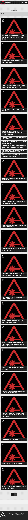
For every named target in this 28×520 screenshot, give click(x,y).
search (19, 2)
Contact (10, 513)
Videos (12, 514)
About (16, 513)
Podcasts (22, 513)
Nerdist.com (3, 514)
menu (26, 2)
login (22, 2)
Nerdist (6, 3)
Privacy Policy (19, 514)
